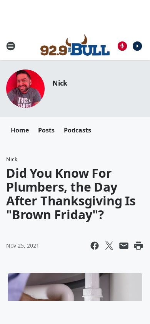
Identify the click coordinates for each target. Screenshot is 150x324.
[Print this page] (138, 245)
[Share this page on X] (109, 245)
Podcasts (77, 130)
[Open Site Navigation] (10, 46)
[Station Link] (75, 46)
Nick (59, 83)
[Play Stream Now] (137, 46)
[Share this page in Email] (123, 245)
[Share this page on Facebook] (94, 245)
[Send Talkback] (122, 46)
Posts (46, 130)
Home (20, 130)
